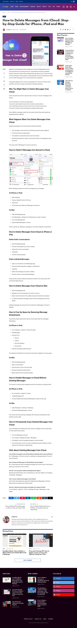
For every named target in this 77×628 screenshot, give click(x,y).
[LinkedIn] (4, 80)
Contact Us (12, 1)
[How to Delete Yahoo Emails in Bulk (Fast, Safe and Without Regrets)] (60, 40)
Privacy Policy (6, 1)
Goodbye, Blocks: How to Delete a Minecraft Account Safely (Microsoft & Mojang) (14, 552)
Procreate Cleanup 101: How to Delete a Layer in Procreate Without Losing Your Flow (39, 552)
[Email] (4, 88)
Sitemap (21, 1)
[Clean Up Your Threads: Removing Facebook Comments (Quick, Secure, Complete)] (60, 82)
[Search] (74, 6)
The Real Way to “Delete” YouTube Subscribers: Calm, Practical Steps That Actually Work (42, 591)
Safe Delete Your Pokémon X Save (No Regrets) (18, 603)
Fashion (32, 6)
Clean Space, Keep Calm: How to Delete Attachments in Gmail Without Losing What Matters (69, 70)
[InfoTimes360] (5, 6)
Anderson (9, 29)
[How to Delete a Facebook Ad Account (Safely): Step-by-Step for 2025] (32, 602)
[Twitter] (4, 77)
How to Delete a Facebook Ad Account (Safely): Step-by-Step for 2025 (42, 603)
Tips (53, 6)
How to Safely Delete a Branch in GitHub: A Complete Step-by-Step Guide (40, 508)
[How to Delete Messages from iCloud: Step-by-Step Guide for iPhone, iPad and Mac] (28, 49)
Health (39, 6)
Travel (58, 6)
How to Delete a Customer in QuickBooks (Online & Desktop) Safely (43, 580)
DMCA (17, 1)
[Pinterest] (4, 84)
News (16, 6)
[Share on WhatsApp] (70, 29)
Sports (44, 6)
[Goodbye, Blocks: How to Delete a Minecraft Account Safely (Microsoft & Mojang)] (14, 540)
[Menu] (74, 1)
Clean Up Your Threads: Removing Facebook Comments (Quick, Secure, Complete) (69, 85)
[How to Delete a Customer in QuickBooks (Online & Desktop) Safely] (32, 580)
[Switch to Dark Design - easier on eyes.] (71, 1)
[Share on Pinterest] (65, 29)
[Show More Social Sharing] (73, 29)
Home (12, 6)
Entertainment (24, 6)
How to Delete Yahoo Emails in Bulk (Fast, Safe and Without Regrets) (69, 41)
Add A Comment (27, 560)
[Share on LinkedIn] (68, 29)
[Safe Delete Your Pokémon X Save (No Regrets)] (7, 604)
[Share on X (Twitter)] (63, 29)
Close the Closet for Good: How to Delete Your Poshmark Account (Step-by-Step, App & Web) (69, 55)
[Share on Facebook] (60, 29)
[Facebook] (4, 73)
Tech (49, 6)
